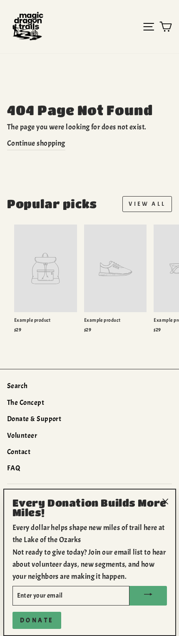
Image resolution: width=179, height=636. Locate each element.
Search (17, 385)
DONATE (37, 620)
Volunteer (22, 435)
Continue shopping (36, 143)
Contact (18, 451)
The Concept (25, 402)
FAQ (13, 468)
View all (147, 203)
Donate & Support (34, 418)
